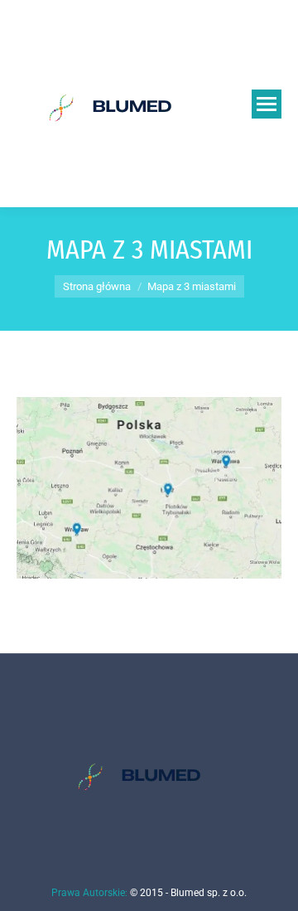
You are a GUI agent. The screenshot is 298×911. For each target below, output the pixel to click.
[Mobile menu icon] (266, 104)
